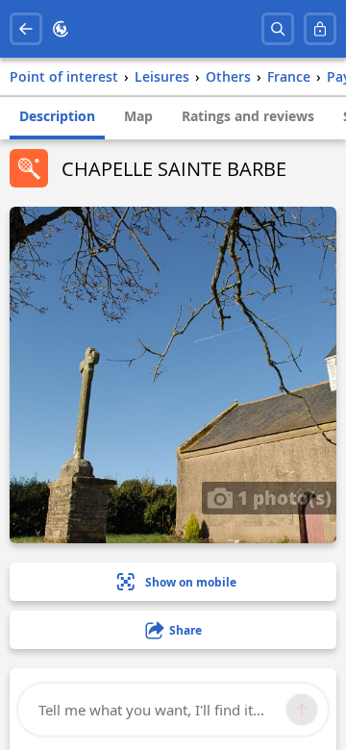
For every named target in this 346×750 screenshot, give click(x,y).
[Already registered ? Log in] (320, 28)
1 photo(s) (282, 497)
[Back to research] (26, 28)
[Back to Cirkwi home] (60, 29)
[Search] (277, 28)
